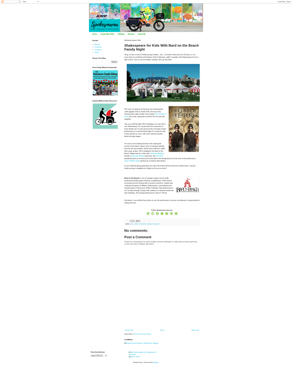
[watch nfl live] (134, 357)
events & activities (140, 224)
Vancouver (156, 224)
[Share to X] (135, 221)
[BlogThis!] (133, 221)
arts (131, 224)
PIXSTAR (159, 156)
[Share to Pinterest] (139, 221)
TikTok (96, 52)
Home (94, 34)
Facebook (98, 47)
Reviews (131, 34)
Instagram (98, 50)
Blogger (155, 362)
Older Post (195, 330)
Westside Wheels (137, 156)
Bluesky (97, 44)
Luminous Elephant (157, 153)
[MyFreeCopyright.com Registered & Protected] (146, 354)
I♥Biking (121, 34)
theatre (149, 224)
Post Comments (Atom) (142, 334)
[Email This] (130, 221)
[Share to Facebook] (137, 221)
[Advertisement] (162, 311)
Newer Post (129, 330)
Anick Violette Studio (132, 161)
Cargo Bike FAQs (107, 34)
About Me (142, 34)
